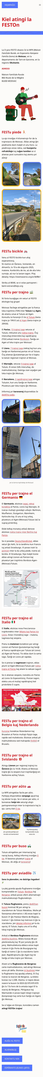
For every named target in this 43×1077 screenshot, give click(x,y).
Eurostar (6, 731)
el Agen (23, 320)
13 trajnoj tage (18, 329)
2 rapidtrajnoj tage (23, 379)
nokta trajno (27, 332)
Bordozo (29, 891)
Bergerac (6, 894)
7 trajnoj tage (16, 348)
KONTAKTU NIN (12, 1058)
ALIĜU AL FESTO (12, 1040)
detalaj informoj (23, 923)
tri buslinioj (29, 970)
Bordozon (24, 339)
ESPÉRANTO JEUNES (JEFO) (17, 1067)
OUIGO (33, 740)
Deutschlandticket (23, 541)
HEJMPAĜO (10, 5)
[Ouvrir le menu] (40, 5)
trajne (27, 858)
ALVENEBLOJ (10, 1049)
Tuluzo (21, 891)
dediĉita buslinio (9, 938)
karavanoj (25, 861)
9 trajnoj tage (27, 363)
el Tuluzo (31, 317)
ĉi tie (17, 808)
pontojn (5, 550)
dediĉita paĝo (8, 394)
